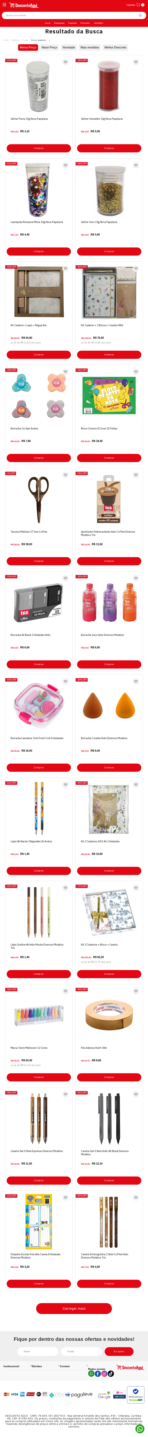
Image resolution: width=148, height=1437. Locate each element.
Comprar (39, 148)
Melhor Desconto (115, 47)
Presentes (85, 23)
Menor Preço (28, 47)
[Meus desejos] (65, 62)
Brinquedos (59, 23)
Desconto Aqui (6, 40)
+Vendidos (98, 23)
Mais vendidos (89, 47)
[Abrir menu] (5, 5)
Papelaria (72, 23)
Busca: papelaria (38, 40)
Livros (48, 23)
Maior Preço (49, 47)
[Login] (119, 5)
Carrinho (131, 5)
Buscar (140, 15)
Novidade (69, 47)
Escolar (25, 40)
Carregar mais (74, 1308)
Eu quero (119, 1351)
